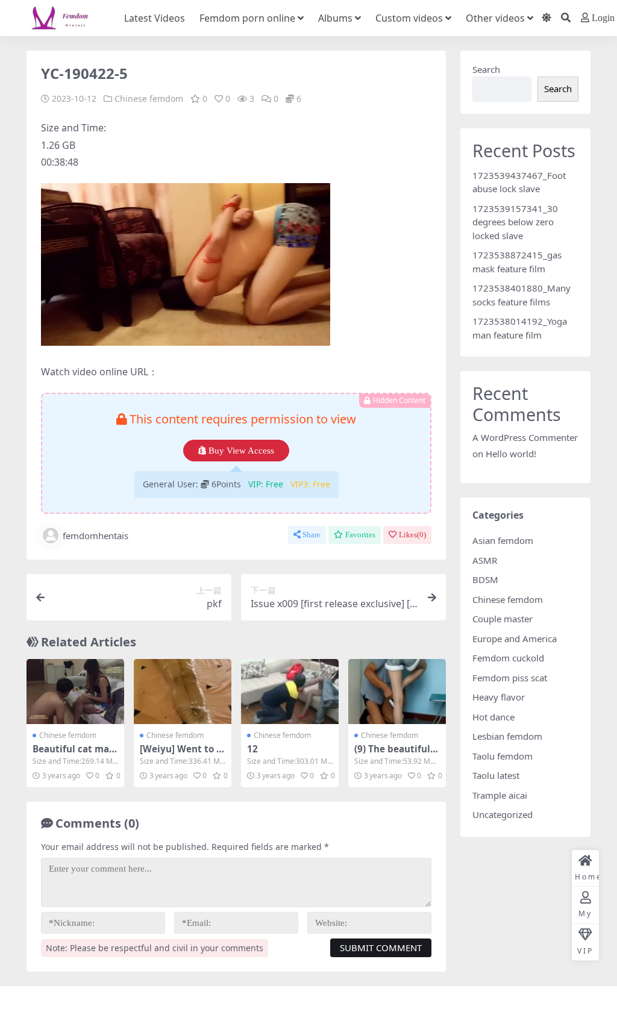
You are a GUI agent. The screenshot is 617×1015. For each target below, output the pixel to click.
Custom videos (409, 18)
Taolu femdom (502, 756)
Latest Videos (154, 18)
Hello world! (511, 454)
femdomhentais (95, 535)
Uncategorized (502, 814)
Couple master (502, 619)
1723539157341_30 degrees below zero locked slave (515, 222)
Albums (335, 18)
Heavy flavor (498, 697)
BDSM (485, 579)
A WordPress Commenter (525, 437)
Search (486, 69)
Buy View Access (241, 450)
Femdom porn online (247, 18)
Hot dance (493, 717)
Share (311, 534)
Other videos (495, 18)
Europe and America (514, 638)
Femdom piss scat (509, 678)
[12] (290, 691)
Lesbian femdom (507, 736)
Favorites (360, 534)
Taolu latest (495, 775)
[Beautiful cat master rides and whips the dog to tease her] (75, 691)
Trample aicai (499, 795)
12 (252, 749)
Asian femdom (502, 540)
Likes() (412, 534)
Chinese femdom (148, 98)
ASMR (484, 560)
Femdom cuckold (508, 658)
